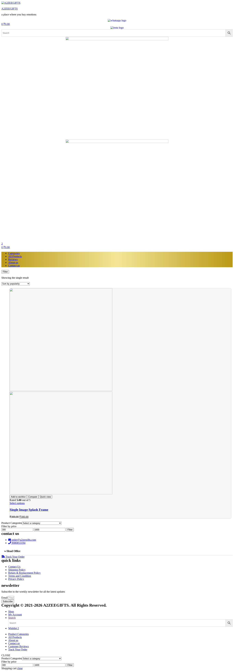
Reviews (13, 259)
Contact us (14, 265)
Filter (69, 529)
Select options (17, 503)
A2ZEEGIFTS (9, 8)
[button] (117, 551)
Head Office (13, 551)
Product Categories (18, 634)
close (20, 668)
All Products (15, 256)
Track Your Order (17, 649)
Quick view (45, 497)
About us (13, 262)
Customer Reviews (18, 646)
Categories (14, 253)
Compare (32, 497)
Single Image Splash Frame (29, 509)
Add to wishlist (18, 497)
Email (4, 597)
